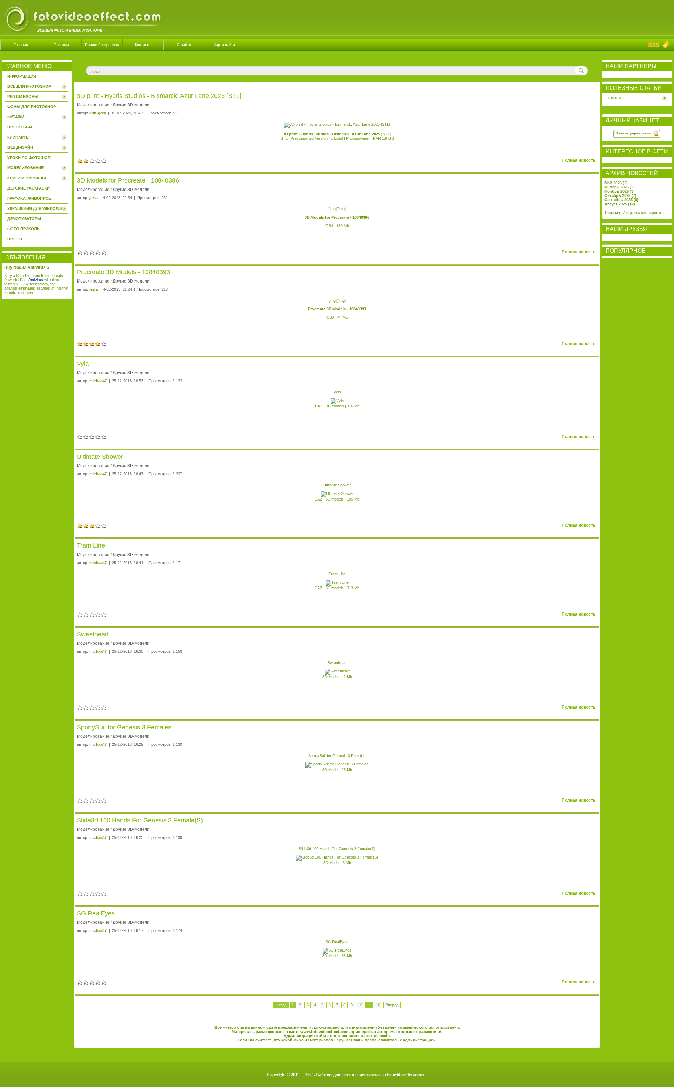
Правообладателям (102, 44)
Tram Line (91, 545)
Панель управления (633, 133)
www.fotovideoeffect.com (324, 1031)
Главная (21, 44)
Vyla (83, 363)
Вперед (391, 1005)
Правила (61, 44)
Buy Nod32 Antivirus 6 (26, 267)
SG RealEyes (96, 913)
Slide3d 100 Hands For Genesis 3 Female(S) (140, 820)
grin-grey (97, 113)
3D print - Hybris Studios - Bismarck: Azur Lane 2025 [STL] (159, 95)
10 (360, 1005)
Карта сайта (224, 44)
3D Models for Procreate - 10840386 (128, 180)
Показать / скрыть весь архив (632, 212)
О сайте (184, 44)
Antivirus (35, 280)
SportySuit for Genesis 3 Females (124, 727)
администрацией (419, 1040)
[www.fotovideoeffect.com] (81, 34)
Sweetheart (93, 634)
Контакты (143, 44)
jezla (93, 197)
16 (378, 1005)
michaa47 (98, 381)
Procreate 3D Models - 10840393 (123, 272)
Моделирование (93, 104)
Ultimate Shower (100, 456)
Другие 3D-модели (131, 104)
